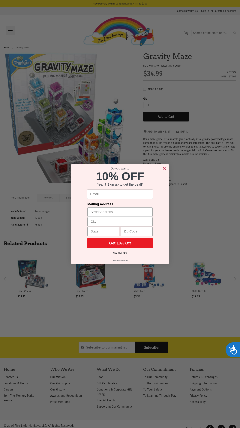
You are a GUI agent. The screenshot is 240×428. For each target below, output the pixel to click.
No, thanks (120, 253)
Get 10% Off (120, 243)
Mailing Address (100, 204)
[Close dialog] (164, 168)
